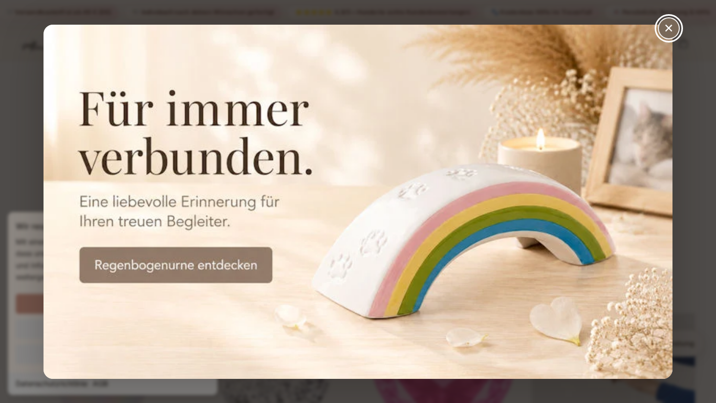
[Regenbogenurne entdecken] (358, 202)
